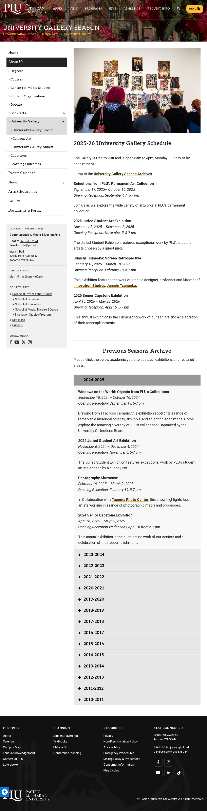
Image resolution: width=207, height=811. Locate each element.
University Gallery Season (33, 130)
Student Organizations (28, 96)
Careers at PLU (13, 759)
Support (17, 325)
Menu (192, 8)
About (7, 736)
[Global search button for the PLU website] (178, 8)
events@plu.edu (180, 747)
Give (112, 8)
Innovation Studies (89, 285)
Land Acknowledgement (19, 753)
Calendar (9, 741)
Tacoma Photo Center (130, 499)
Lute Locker (11, 764)
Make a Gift (61, 747)
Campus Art (22, 139)
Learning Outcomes (26, 164)
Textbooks (60, 741)
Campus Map (12, 747)
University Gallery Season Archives (123, 174)
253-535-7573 (29, 241)
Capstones (19, 156)
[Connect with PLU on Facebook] (158, 762)
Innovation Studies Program (33, 314)
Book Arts (18, 113)
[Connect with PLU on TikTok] (179, 773)
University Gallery (76, 34)
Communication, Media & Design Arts (30, 34)
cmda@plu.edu (28, 245)
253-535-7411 (162, 747)
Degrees (17, 71)
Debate (16, 105)
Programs (93, 8)
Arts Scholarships (22, 192)
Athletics (132, 8)
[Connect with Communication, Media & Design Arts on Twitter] (23, 343)
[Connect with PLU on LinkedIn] (168, 773)
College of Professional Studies (32, 294)
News (13, 182)
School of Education (28, 304)
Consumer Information (119, 764)
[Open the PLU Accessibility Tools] (4, 792)
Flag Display (111, 770)
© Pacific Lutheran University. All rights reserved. (170, 799)
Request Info (158, 8)
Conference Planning (67, 753)
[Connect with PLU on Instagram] (168, 762)
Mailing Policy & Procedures (122, 759)
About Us (15, 62)
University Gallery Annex (33, 147)
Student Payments (65, 736)
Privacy (108, 736)
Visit (74, 8)
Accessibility (112, 747)
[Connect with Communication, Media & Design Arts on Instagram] (30, 343)
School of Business (27, 299)
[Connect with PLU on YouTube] (158, 773)
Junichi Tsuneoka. (122, 285)
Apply (57, 8)
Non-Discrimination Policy (121, 741)
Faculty (14, 201)
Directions (18, 319)
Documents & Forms (24, 211)
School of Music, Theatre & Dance (36, 309)
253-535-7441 (181, 751)
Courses (17, 79)
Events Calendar (21, 173)
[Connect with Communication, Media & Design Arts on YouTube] (16, 343)
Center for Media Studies (30, 88)
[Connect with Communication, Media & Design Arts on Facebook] (11, 343)
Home (13, 53)
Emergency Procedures (119, 753)
